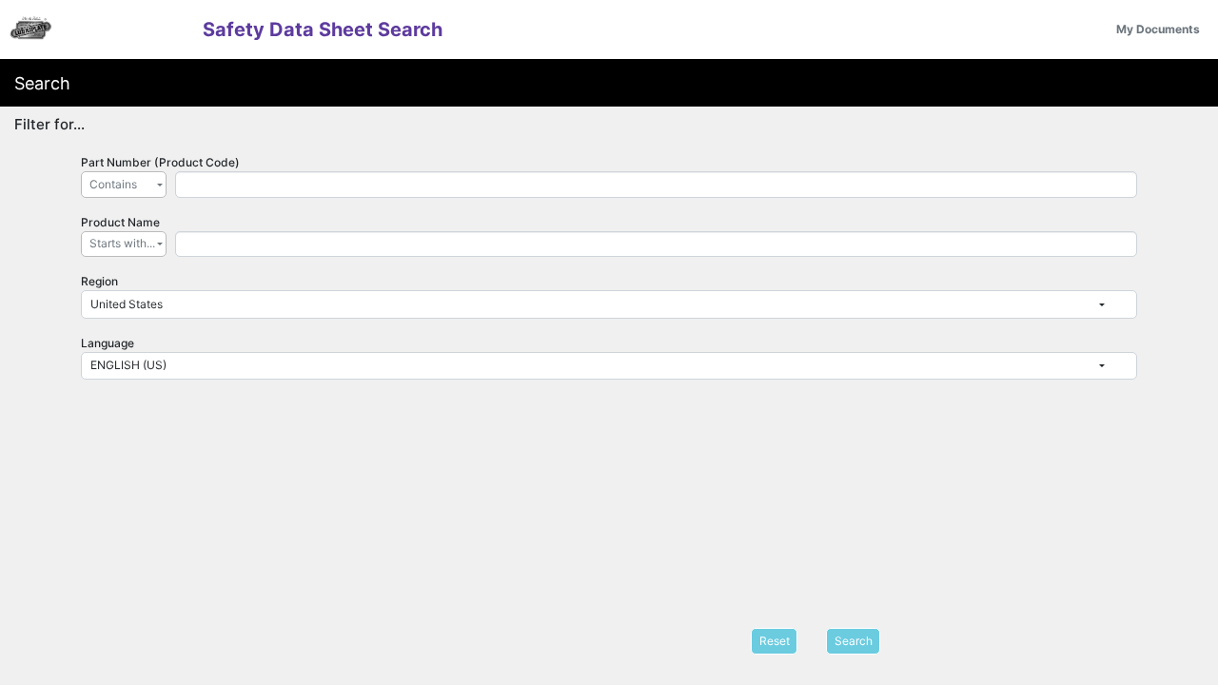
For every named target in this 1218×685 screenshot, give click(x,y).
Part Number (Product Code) (160, 162)
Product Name (120, 222)
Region (99, 281)
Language (107, 343)
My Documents (1158, 29)
